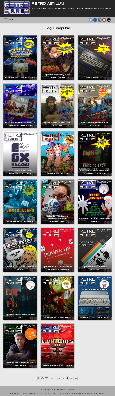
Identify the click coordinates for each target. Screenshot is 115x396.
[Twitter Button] (91, 20)
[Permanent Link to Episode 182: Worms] (57, 153)
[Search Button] (109, 20)
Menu (11, 20)
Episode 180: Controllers (20, 221)
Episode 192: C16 (94, 77)
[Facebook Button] (95, 20)
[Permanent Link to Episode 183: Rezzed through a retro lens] (20, 153)
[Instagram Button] (100, 20)
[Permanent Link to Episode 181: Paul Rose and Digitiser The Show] (94, 153)
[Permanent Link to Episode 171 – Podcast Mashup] (94, 250)
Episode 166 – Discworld (57, 317)
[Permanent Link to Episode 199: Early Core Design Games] (57, 57)
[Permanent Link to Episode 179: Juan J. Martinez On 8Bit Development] (57, 202)
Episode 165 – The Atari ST (95, 317)
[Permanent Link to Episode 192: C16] (94, 57)
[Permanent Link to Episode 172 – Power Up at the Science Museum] (57, 250)
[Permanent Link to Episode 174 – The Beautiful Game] (20, 250)
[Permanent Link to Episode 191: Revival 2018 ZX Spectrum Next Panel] (20, 106)
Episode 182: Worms (57, 173)
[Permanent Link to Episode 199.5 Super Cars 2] (20, 57)
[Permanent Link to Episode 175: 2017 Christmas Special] (94, 202)
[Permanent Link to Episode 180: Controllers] (20, 202)
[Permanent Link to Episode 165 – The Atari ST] (94, 298)
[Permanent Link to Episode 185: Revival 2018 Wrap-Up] (94, 106)
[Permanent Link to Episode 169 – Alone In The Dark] (20, 298)
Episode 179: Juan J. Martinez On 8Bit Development (57, 218)
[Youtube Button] (104, 20)
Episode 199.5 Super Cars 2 (20, 77)
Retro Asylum (48, 3)
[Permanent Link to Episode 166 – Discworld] (57, 298)
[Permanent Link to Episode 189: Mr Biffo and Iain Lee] (57, 106)
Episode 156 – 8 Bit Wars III (57, 365)
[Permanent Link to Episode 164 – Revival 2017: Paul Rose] (20, 346)
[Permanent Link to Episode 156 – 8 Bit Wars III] (57, 346)
